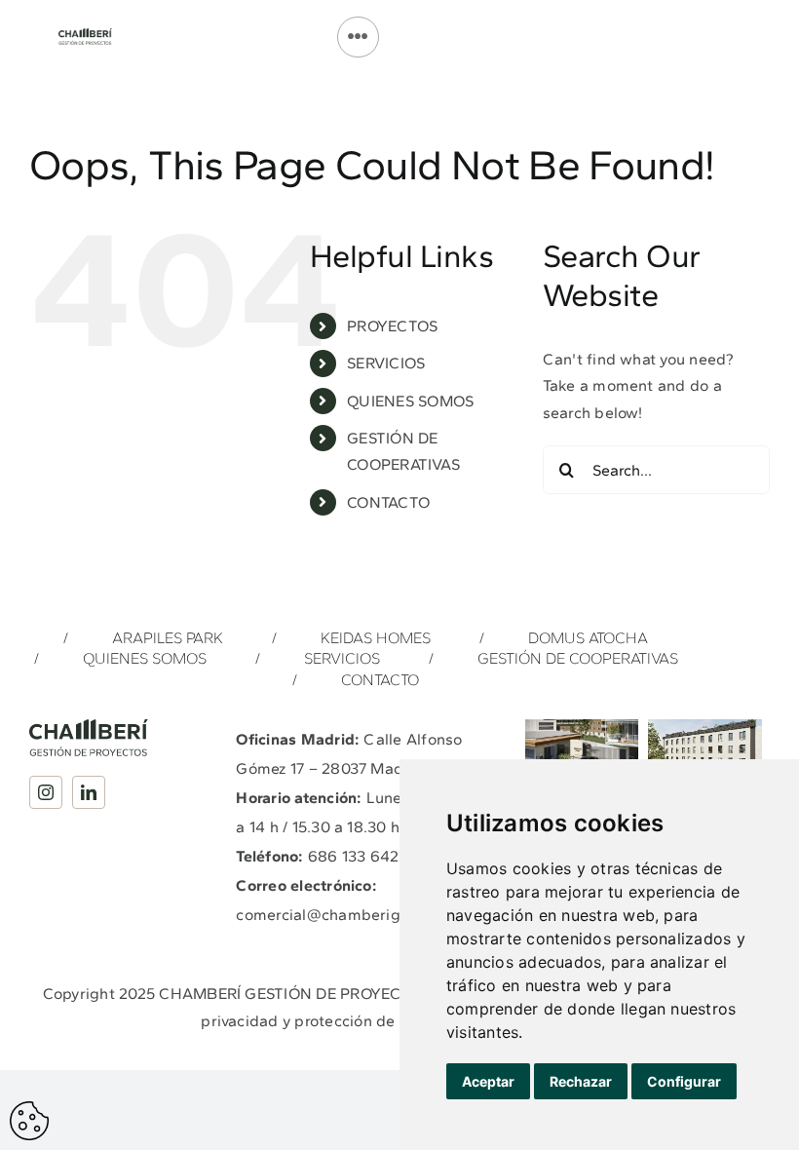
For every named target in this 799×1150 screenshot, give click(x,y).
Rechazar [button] (581, 1081)
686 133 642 (354, 856)
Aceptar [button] (488, 1081)
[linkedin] (88, 792)
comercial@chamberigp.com (340, 914)
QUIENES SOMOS (410, 401)
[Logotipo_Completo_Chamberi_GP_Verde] (85, 35)
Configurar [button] (684, 1081)
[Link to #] (357, 37)
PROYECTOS (392, 326)
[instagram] (45, 792)
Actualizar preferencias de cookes (29, 1120)
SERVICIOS (386, 363)
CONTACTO (388, 502)
